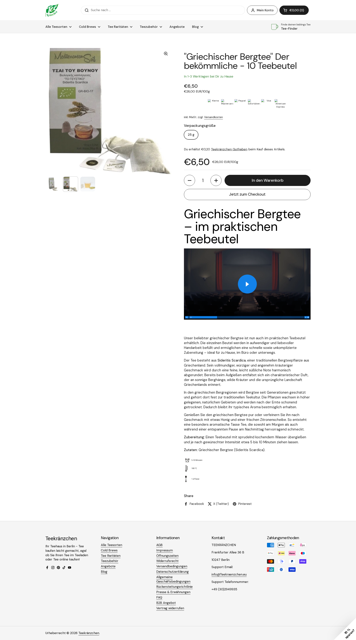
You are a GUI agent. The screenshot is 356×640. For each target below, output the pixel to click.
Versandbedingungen (171, 566)
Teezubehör (109, 561)
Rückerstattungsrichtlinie (174, 587)
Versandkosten (213, 117)
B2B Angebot (166, 603)
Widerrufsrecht (167, 561)
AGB (159, 545)
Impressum (164, 550)
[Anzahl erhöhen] (216, 180)
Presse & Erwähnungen (173, 592)
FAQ (159, 597)
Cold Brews (109, 550)
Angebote (108, 566)
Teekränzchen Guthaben (229, 149)
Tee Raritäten (111, 556)
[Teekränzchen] (51, 10)
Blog (104, 572)
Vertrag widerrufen (170, 608)
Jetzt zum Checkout (247, 194)
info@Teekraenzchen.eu (229, 574)
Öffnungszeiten (167, 556)
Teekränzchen (88, 633)
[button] (294, 10)
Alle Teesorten (111, 545)
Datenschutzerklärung (172, 572)
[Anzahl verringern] (189, 180)
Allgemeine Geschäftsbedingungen (173, 579)
